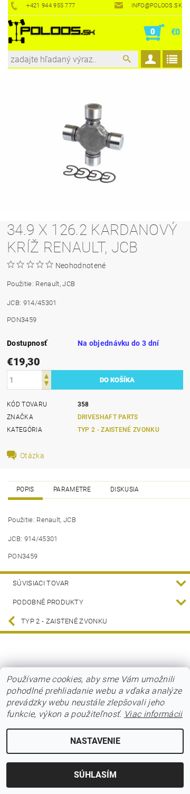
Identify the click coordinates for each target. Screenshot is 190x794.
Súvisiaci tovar (41, 583)
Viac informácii (153, 714)
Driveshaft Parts (108, 417)
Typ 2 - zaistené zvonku (118, 429)
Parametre (72, 489)
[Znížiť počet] (46, 385)
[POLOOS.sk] (51, 32)
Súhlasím (95, 775)
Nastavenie (95, 741)
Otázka (32, 455)
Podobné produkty (48, 602)
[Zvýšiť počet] (46, 375)
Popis (25, 489)
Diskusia (124, 489)
